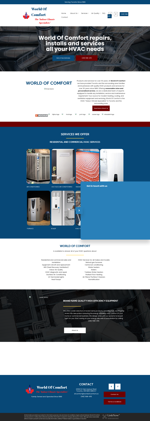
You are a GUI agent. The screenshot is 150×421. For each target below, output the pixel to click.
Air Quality (95, 13)
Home (63, 13)
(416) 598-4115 (87, 58)
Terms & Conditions (114, 402)
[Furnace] (38, 208)
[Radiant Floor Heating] (87, 166)
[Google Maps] (110, 14)
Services (84, 13)
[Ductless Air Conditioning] (63, 166)
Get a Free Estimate (63, 58)
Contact (64, 17)
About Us (73, 13)
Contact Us (114, 394)
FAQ (103, 13)
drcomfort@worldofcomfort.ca (86, 394)
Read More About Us (101, 108)
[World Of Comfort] (26, 15)
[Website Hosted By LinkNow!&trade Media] (111, 417)
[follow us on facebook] (116, 14)
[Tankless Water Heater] (111, 166)
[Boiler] (63, 208)
